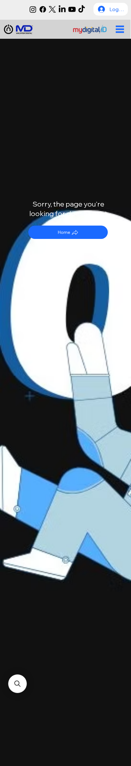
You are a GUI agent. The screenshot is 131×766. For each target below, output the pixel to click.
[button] (17, 683)
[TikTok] (81, 9)
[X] (52, 9)
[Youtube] (72, 9)
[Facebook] (42, 9)
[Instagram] (33, 9)
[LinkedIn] (62, 9)
